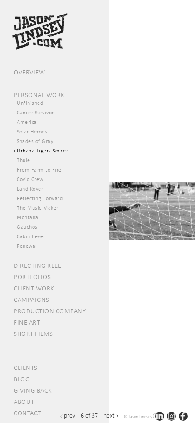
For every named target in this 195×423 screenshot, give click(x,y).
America (27, 122)
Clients (26, 368)
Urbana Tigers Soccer (42, 151)
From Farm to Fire (39, 170)
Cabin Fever (31, 236)
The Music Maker (37, 208)
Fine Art (27, 322)
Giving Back (33, 390)
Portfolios (32, 277)
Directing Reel (37, 265)
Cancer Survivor (35, 112)
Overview (29, 72)
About (24, 402)
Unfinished (30, 103)
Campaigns (31, 299)
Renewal (27, 246)
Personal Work (39, 95)
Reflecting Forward (40, 198)
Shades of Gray (35, 141)
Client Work (34, 288)
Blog (21, 379)
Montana (28, 217)
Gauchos (27, 227)
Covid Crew (30, 179)
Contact (27, 413)
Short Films (33, 334)
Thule (23, 160)
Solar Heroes (32, 131)
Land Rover (30, 189)
